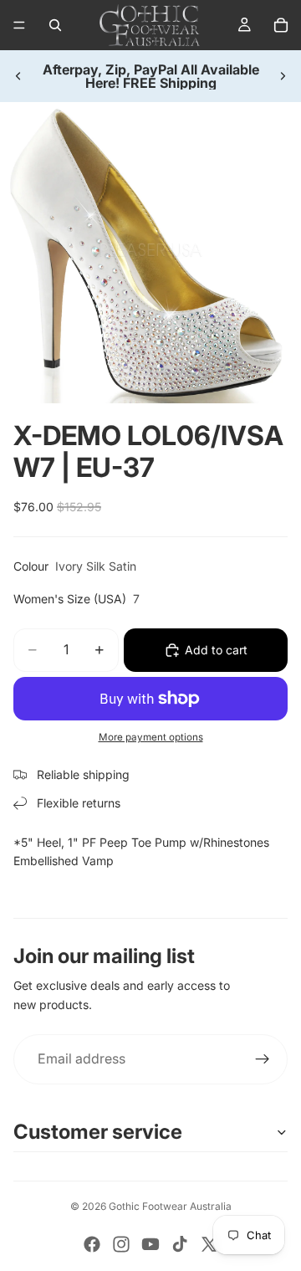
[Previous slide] (18, 76)
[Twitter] (209, 1244)
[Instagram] (121, 1244)
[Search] (55, 25)
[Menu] (19, 25)
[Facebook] (92, 1244)
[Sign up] (262, 1059)
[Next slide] (282, 76)
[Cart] (281, 25)
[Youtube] (150, 1244)
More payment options (151, 737)
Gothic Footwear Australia (170, 1206)
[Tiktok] (180, 1244)
